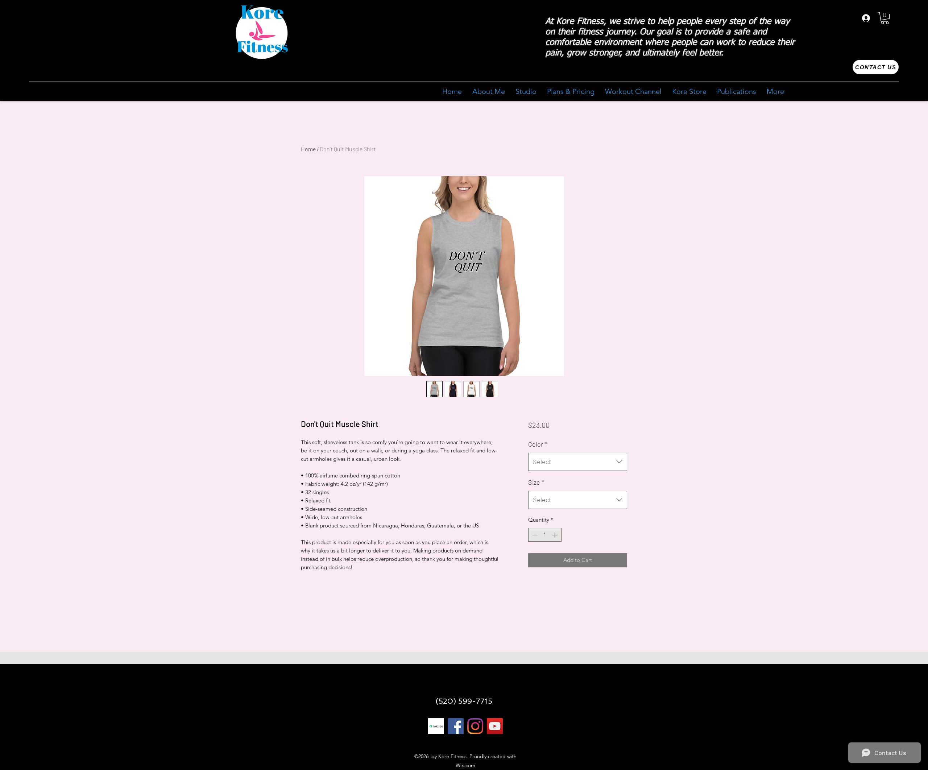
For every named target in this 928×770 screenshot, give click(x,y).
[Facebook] (456, 726)
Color (537, 444)
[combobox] (577, 462)
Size (536, 482)
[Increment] (555, 535)
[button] (885, 18)
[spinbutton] (545, 535)
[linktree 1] (436, 726)
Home (308, 148)
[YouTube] (495, 726)
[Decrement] (534, 535)
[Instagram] (475, 726)
